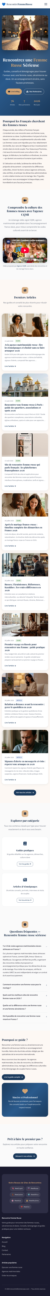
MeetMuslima (32, 1200)
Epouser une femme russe (12, 1267)
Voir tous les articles (23, 792)
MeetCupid (17, 1188)
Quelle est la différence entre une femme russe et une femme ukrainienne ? (22, 1007)
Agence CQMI (21, 266)
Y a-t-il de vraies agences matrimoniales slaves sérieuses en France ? (22, 948)
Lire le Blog (15, 91)
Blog (3, 1246)
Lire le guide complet (12, 1077)
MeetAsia (16, 1200)
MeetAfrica (33, 1194)
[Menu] (45, 4)
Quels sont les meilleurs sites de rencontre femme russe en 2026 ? (20, 997)
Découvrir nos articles (23, 1156)
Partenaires (6, 1254)
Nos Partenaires (35, 91)
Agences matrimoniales (11, 1271)
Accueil (4, 1242)
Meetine (25, 1207)
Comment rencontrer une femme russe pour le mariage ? (22, 986)
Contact (5, 1250)
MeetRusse (33, 1188)
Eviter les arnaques (9, 1275)
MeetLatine (17, 1194)
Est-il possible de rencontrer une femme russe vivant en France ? (21, 1018)
